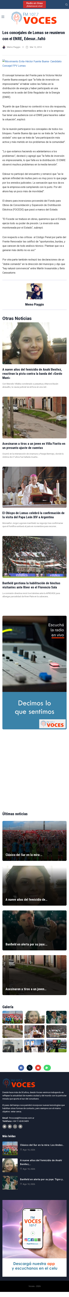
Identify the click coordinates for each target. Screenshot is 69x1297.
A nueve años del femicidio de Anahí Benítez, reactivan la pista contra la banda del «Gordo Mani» (32, 374)
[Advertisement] (34, 767)
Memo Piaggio (13, 47)
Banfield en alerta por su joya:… (26, 944)
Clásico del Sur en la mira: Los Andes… (42, 1145)
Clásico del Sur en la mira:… (24, 855)
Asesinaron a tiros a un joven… (26, 989)
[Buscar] (66, 5)
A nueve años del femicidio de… (26, 899)
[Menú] (2, 16)
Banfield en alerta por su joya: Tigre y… (42, 1179)
